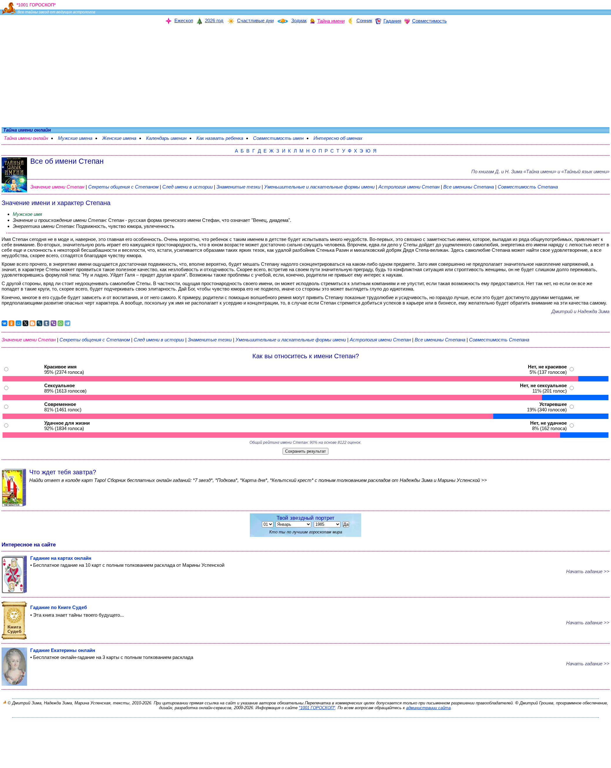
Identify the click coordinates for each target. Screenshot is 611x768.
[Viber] (53, 323)
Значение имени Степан (57, 186)
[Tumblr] (46, 323)
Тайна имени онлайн (29, 138)
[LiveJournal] (39, 323)
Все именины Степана (469, 186)
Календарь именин (169, 138)
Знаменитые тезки (238, 186)
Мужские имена (78, 138)
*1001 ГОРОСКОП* (317, 707)
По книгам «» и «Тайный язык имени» (540, 171)
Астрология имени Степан (408, 186)
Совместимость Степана (528, 186)
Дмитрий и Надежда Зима (580, 311)
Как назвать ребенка (223, 138)
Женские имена (122, 138)
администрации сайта (428, 707)
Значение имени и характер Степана (56, 202)
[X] (25, 323)
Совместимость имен (281, 138)
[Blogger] (32, 323)
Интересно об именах (341, 138)
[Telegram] (67, 323)
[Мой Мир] (18, 323)
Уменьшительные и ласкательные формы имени (319, 186)
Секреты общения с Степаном (124, 186)
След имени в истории (187, 186)
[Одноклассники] (11, 323)
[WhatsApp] (60, 323)
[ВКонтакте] (4, 323)
